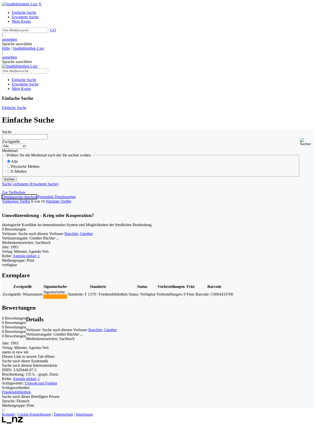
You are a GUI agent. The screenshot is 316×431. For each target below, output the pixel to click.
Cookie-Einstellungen (34, 414)
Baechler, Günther (78, 234)
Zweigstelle (11, 141)
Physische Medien (25, 166)
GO (53, 30)
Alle (14, 161)
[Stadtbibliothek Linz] (20, 4)
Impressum (84, 414)
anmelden (9, 39)
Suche (7, 132)
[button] (307, 142)
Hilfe (6, 48)
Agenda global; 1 (26, 256)
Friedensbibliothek (16, 392)
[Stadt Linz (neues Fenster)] (12, 422)
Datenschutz (63, 414)
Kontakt (8, 414)
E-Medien (19, 171)
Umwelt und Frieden (41, 383)
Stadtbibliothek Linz (28, 48)
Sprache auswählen (17, 44)
